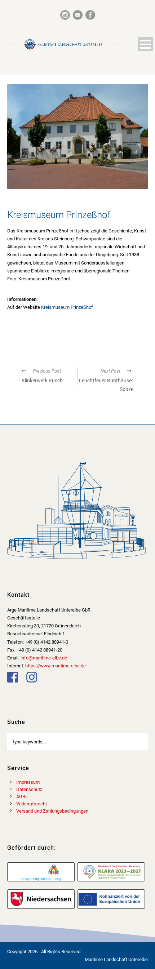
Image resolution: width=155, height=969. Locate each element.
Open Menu (145, 44)
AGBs (22, 796)
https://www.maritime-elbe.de (55, 665)
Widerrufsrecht (31, 803)
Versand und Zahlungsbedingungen (52, 811)
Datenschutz (29, 789)
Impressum (28, 782)
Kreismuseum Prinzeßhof (67, 307)
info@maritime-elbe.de (44, 658)
